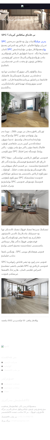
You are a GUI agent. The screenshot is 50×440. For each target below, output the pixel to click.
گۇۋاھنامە (7, 366)
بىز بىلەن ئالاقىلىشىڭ (12, 370)
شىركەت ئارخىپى (10, 362)
